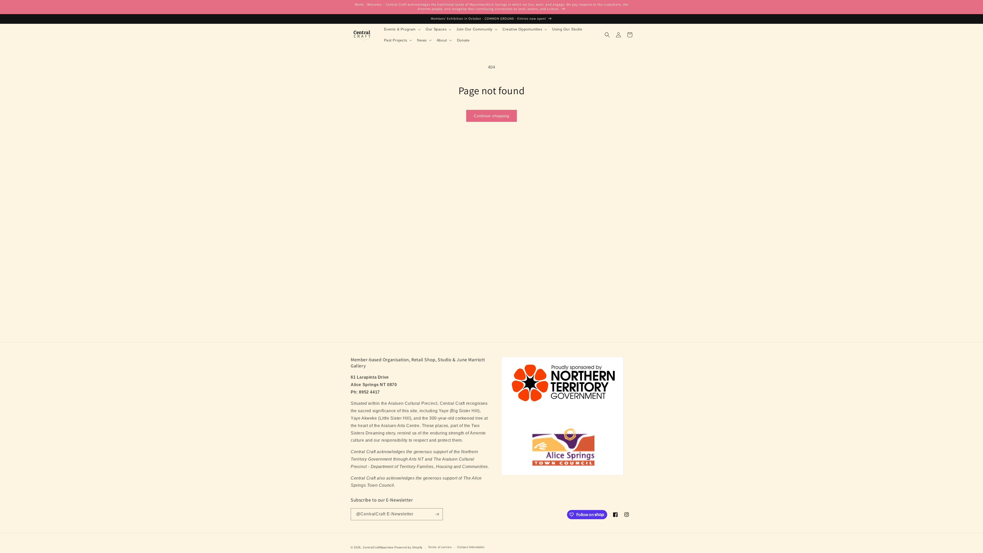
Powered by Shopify (408, 547)
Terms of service (440, 547)
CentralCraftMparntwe (378, 547)
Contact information (471, 547)
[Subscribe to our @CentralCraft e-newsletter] (437, 514)
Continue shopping (491, 116)
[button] (402, 29)
